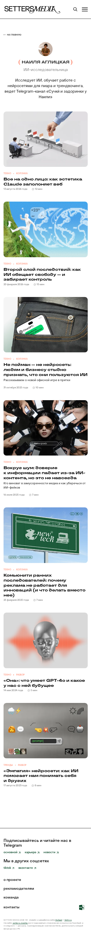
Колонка (22, 173)
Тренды (8, 765)
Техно (7, 173)
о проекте (12, 880)
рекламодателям (19, 888)
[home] (32, 9)
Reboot (58, 920)
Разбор (20, 675)
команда (11, 897)
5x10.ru (68, 920)
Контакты (11, 907)
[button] (85, 9)
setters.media (20, 923)
